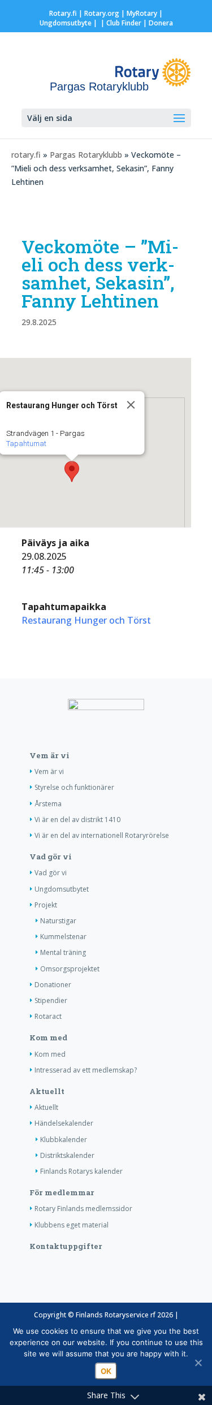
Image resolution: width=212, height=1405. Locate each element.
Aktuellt (46, 1091)
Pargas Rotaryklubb (86, 154)
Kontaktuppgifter (65, 1246)
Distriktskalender (67, 1155)
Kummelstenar (63, 936)
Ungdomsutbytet (61, 889)
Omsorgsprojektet (69, 969)
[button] (71, 471)
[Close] (130, 404)
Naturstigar (58, 921)
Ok (106, 1371)
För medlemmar (61, 1192)
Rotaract (48, 1016)
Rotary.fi (63, 13)
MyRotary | (145, 13)
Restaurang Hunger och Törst (86, 620)
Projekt (45, 905)
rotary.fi (26, 154)
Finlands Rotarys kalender (81, 1171)
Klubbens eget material (71, 1225)
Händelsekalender (63, 1123)
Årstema (48, 804)
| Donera (157, 23)
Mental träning (63, 952)
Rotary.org (101, 13)
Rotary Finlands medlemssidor (83, 1208)
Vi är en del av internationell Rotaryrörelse (101, 835)
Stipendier (50, 1000)
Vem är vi (49, 755)
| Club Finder (120, 23)
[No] (198, 1362)
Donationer (52, 984)
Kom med (48, 1037)
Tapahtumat (26, 443)
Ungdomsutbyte (66, 23)
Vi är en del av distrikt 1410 (77, 819)
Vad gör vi (50, 856)
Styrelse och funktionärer (74, 787)
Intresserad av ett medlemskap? (85, 1070)
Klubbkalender (63, 1139)
